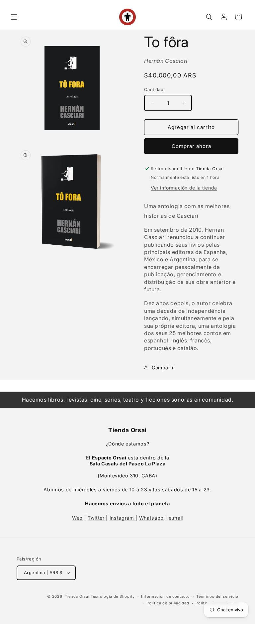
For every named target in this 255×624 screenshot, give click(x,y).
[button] (14, 17)
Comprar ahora (191, 146)
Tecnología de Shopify (113, 596)
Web (77, 518)
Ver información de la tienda (184, 187)
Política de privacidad (167, 603)
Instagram (123, 518)
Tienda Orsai (77, 596)
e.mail (176, 518)
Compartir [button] (163, 367)
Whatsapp (151, 518)
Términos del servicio (217, 596)
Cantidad (153, 89)
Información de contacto (165, 596)
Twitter (96, 518)
